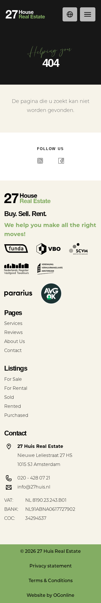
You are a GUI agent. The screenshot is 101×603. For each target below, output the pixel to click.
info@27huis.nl (33, 487)
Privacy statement (50, 566)
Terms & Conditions (51, 581)
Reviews (13, 333)
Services (13, 324)
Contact (13, 351)
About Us (14, 342)
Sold (9, 397)
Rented (12, 406)
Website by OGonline (50, 595)
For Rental (15, 388)
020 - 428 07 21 (33, 478)
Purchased (16, 415)
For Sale (13, 379)
